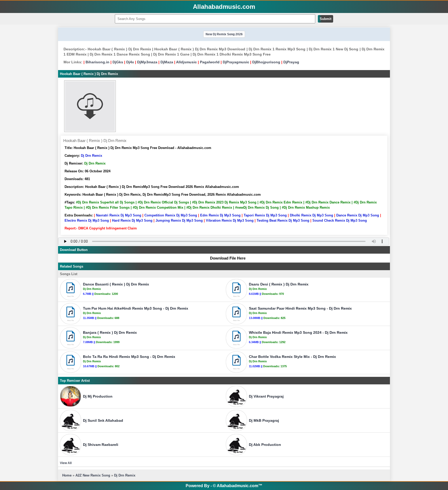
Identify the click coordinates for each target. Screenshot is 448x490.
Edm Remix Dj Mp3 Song (220, 215)
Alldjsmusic (186, 62)
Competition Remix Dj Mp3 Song (170, 215)
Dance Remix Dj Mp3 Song (357, 215)
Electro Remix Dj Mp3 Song (87, 220)
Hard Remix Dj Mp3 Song (132, 220)
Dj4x (130, 62)
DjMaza (166, 62)
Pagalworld (210, 62)
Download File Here (228, 258)
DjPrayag (291, 62)
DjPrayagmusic (236, 62)
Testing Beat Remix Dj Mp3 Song (283, 220)
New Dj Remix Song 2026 (224, 34)
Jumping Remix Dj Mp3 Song (179, 220)
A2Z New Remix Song (93, 475)
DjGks (118, 62)
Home (67, 475)
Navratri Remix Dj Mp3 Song (118, 215)
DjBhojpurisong (266, 62)
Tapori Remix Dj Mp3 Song (265, 215)
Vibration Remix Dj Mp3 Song (230, 220)
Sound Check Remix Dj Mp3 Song (339, 220)
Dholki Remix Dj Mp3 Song (311, 215)
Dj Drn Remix (91, 156)
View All (66, 463)
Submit (325, 19)
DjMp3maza (147, 62)
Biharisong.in (97, 62)
